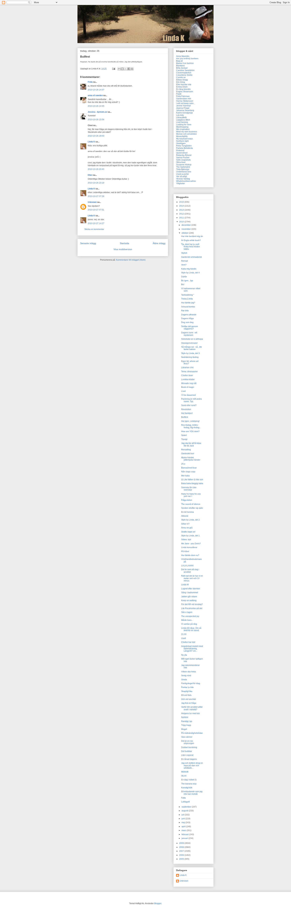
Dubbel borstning (189, 747)
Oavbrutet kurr (187, 453)
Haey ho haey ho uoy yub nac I (191, 495)
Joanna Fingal (182, 108)
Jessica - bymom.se (97, 112)
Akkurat (184, 516)
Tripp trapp (186, 725)
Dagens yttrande (188, 314)
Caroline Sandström (185, 70)
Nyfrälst (184, 717)
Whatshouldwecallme (186, 181)
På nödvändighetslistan (192, 733)
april (184, 826)
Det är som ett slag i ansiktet (190, 570)
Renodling (186, 449)
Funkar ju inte (187, 687)
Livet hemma (182, 122)
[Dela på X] (125, 69)
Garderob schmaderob (191, 257)
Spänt (184, 435)
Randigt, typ (186, 721)
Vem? (183, 265)
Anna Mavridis (182, 56)
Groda (184, 679)
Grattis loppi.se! (188, 532)
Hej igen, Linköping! (190, 421)
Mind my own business (186, 131)
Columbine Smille (184, 75)
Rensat (184, 261)
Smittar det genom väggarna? (189, 327)
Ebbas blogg (182, 80)
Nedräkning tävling (190, 357)
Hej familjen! (187, 413)
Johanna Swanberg (185, 110)
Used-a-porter (182, 174)
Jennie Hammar (183, 106)
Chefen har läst (188, 642)
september (187, 807)
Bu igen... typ (187, 280)
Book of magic (187, 387)
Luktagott (185, 802)
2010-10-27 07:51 (96, 210)
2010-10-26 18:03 (96, 136)
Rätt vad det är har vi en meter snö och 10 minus (192, 578)
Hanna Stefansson (184, 101)
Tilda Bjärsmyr (182, 169)
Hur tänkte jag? (188, 302)
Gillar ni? (185, 524)
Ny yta (184, 655)
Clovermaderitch (183, 73)
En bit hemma (187, 512)
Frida (90, 82)
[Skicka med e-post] (119, 69)
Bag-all (179, 61)
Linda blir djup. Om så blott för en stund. (191, 629)
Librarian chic (187, 367)
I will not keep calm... (185, 103)
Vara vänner (186, 737)
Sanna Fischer (182, 157)
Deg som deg (187, 322)
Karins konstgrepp (184, 113)
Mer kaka (185, 476)
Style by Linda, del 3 (190, 353)
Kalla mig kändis (188, 269)
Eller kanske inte (183, 84)
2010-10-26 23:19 (96, 183)
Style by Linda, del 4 (190, 273)
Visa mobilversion (123, 249)
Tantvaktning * (187, 295)
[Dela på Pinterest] (132, 69)
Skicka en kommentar (94, 229)
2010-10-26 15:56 (96, 119)
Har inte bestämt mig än (192, 236)
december (186, 225)
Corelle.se (181, 77)
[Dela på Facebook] (129, 69)
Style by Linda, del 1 (190, 535)
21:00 (183, 634)
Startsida (124, 243)
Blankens (180, 65)
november (186, 229)
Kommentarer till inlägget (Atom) (131, 260)
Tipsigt (184, 439)
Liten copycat (187, 755)
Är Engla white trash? (191, 240)
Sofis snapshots (183, 160)
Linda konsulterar (189, 547)
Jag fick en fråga (188, 703)
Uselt (183, 638)
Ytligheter (180, 183)
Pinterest (180, 150)
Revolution (186, 409)
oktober (185, 233)
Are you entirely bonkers (187, 58)
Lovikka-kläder (188, 379)
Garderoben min (183, 98)
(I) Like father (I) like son (192, 479)
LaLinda (180, 115)
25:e (183, 464)
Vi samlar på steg (189, 624)
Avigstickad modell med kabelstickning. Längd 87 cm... (192, 648)
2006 (181, 855)
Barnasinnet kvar (189, 468)
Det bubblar (186, 751)
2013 (181, 210)
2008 (181, 847)
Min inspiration (183, 129)
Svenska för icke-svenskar (189, 488)
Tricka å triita (187, 299)
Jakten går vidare (189, 596)
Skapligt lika (186, 691)
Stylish (184, 253)
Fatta (183, 798)
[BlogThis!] (122, 69)
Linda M (185, 584)
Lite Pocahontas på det (191, 608)
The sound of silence (190, 504)
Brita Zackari (182, 68)
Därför (184, 277)
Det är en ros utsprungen (187, 742)
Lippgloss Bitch (183, 120)
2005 (181, 859)
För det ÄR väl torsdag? (192, 604)
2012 (181, 214)
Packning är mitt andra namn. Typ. (191, 400)
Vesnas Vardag (183, 179)
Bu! (182, 284)
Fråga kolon (186, 500)
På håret (185, 551)
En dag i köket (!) (189, 780)
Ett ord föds (186, 695)
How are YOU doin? (190, 431)
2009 (181, 843)
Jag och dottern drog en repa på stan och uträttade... (192, 765)
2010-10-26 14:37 (96, 90)
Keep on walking (189, 600)
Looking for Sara (183, 124)
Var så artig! (181, 176)
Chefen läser (187, 375)
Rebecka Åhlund (183, 155)
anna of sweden (95, 95)
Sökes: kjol (186, 539)
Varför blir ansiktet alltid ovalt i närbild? (191, 708)
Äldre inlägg (159, 243)
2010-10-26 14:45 (96, 106)
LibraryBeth (181, 117)
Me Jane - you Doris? (191, 543)
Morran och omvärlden (186, 134)
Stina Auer (181, 162)
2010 (181, 222)
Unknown (92, 202)
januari (185, 838)
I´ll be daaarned (188, 395)
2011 (181, 217)
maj (183, 822)
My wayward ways (184, 139)
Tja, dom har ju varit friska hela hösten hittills (190, 246)
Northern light (182, 141)
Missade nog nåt (188, 383)
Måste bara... (187, 620)
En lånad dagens (189, 759)
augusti (185, 811)
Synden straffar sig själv (192, 508)
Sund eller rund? (189, 405)
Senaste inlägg (88, 243)
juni (183, 818)
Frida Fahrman (183, 96)
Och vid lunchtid (188, 699)
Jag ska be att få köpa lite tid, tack (191, 444)
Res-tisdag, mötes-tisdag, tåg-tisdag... (191, 426)
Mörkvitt (184, 772)
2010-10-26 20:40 (96, 169)
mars (184, 830)
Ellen (90, 175)
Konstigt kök (186, 787)
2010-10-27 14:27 (96, 223)
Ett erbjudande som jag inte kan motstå (191, 792)
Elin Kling (180, 82)
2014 (181, 206)
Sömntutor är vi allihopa (192, 339)
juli (183, 815)
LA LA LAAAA (187, 565)
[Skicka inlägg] (113, 69)
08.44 (183, 776)
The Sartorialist (183, 167)
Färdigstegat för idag (190, 683)
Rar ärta (185, 310)
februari (185, 834)
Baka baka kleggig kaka (192, 483)
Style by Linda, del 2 (190, 520)
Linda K (91, 142)
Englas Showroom (184, 91)
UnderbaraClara (183, 172)
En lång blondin (183, 89)
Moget (184, 729)
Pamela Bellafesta (184, 148)
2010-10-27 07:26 (96, 196)
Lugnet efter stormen (190, 588)
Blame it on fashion (185, 63)
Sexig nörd (186, 675)
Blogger (157, 903)
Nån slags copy (188, 471)
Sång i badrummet (189, 592)
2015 (181, 202)
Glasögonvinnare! (189, 343)
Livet (183, 391)
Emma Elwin (182, 87)
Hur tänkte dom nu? (190, 555)
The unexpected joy (190, 616)
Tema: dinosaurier (189, 371)
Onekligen (181, 143)
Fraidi (178, 94)
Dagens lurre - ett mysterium (189, 333)
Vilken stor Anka (188, 671)
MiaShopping (182, 127)
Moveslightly (182, 136)
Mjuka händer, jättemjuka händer (190, 458)
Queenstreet (181, 153)
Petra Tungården (184, 146)
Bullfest (184, 417)
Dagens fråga (187, 318)
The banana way (189, 784)
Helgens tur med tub (190, 713)
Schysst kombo (188, 307)
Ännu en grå (186, 528)
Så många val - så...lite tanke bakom (191, 348)
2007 (181, 851)
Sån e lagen (186, 612)
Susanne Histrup (183, 164)
